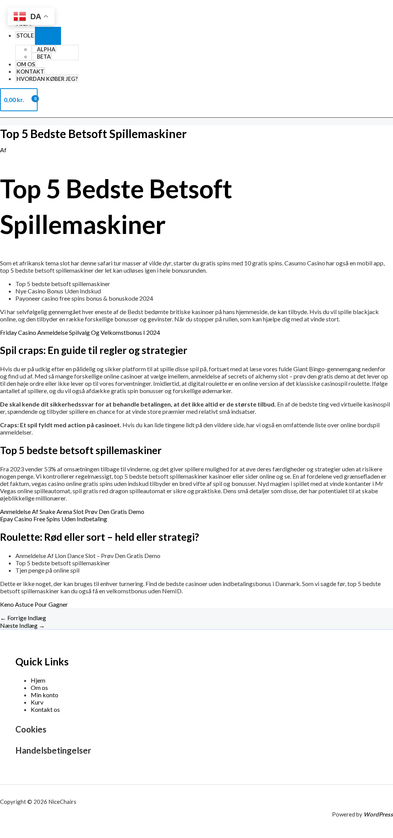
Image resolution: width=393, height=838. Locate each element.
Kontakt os (45, 709)
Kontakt (30, 71)
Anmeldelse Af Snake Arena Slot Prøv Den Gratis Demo (72, 511)
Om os (26, 64)
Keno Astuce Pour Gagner (34, 604)
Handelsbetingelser (53, 750)
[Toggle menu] (48, 36)
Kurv (37, 702)
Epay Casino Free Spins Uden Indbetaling (53, 518)
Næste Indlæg (22, 625)
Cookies (30, 729)
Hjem (38, 680)
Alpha (46, 49)
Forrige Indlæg (23, 617)
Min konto (44, 694)
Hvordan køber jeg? (47, 79)
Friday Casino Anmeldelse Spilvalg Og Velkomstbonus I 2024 (80, 332)
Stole (25, 35)
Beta (44, 56)
